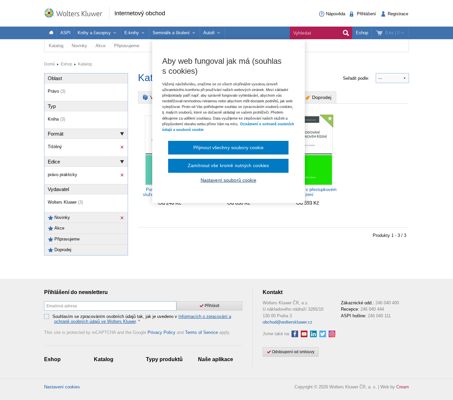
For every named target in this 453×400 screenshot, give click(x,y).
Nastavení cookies (62, 386)
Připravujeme (126, 45)
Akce (100, 45)
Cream (402, 386)
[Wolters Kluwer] (76, 13)
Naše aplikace (215, 359)
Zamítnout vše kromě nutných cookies (228, 165)
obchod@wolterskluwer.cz (287, 322)
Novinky (79, 45)
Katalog (56, 45)
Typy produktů (164, 359)
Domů (49, 64)
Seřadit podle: (357, 78)
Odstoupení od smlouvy (292, 352)
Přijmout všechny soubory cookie (228, 147)
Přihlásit (211, 305)
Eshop (362, 32)
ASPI (65, 32)
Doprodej (321, 97)
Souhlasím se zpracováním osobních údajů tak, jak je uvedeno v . (141, 319)
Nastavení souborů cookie (228, 180)
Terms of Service (201, 332)
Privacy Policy (161, 332)
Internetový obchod (139, 13)
